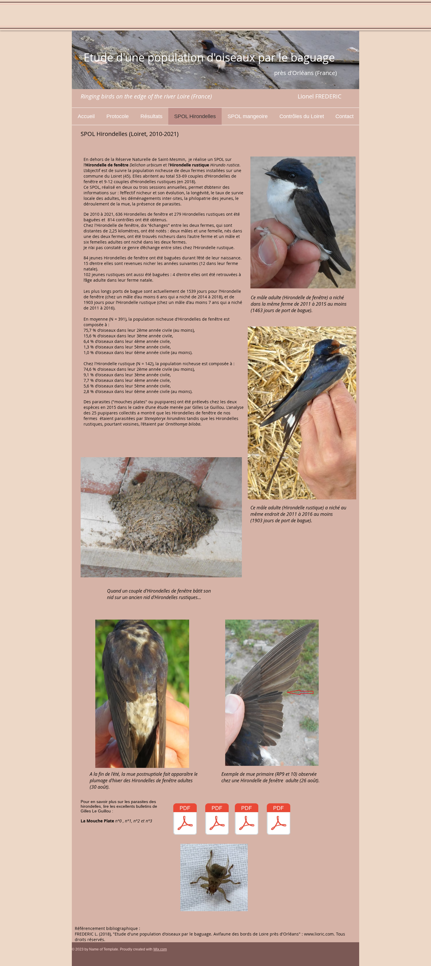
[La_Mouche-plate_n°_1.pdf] (217, 819)
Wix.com (160, 949)
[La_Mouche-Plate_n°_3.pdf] (278, 819)
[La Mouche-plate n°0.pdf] (185, 819)
